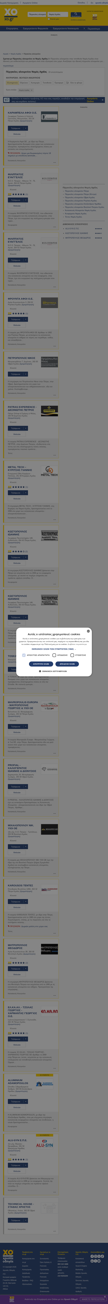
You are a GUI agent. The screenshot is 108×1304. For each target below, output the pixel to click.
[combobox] (88, 631)
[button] (54, 649)
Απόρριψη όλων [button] (41, 664)
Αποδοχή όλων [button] (67, 664)
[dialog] (54, 652)
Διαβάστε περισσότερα (77, 644)
